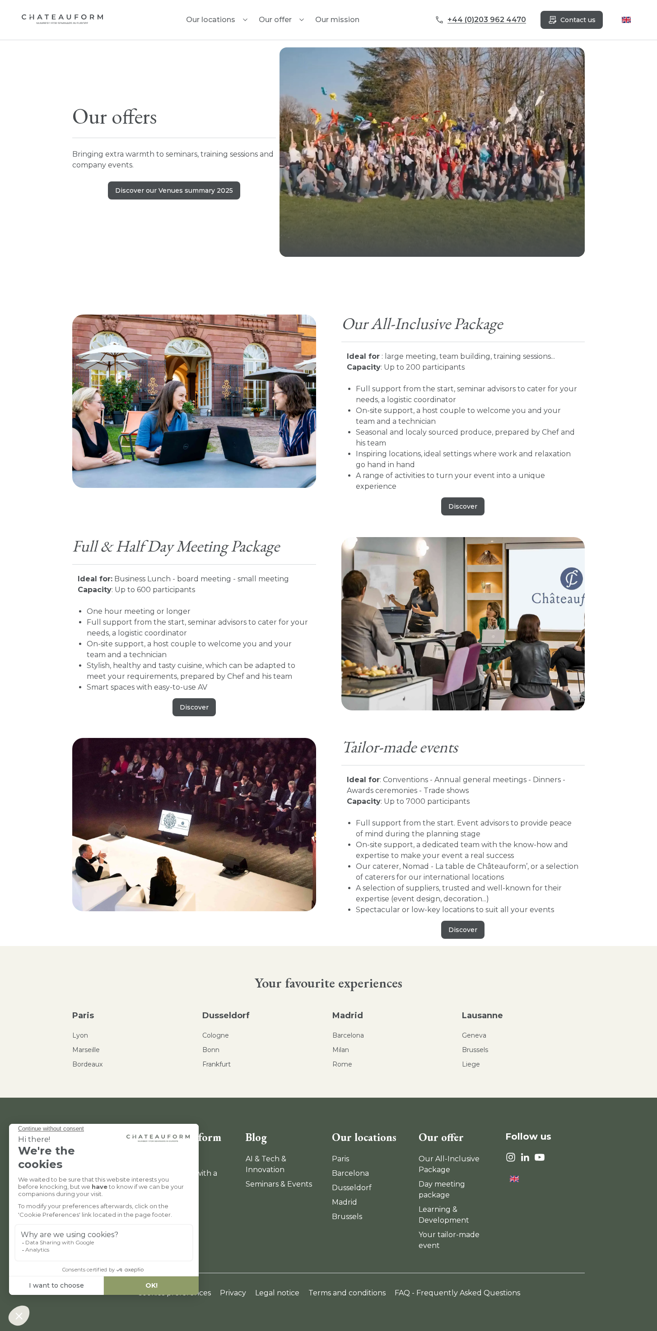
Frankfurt (216, 1064)
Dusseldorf (226, 1015)
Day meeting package (442, 1189)
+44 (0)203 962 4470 (486, 19)
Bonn (210, 1050)
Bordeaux (87, 1064)
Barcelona (348, 1035)
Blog (256, 1137)
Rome (342, 1064)
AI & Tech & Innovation (266, 1164)
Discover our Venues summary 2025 (174, 190)
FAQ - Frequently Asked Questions (457, 1293)
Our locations (364, 1137)
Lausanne (482, 1015)
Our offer (275, 19)
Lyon (80, 1035)
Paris (83, 1015)
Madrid (347, 1015)
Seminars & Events (279, 1184)
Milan (340, 1050)
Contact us (578, 20)
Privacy (233, 1293)
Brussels (475, 1050)
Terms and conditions (347, 1293)
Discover (462, 506)
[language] (626, 20)
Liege (471, 1064)
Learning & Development (444, 1214)
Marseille (86, 1050)
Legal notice (277, 1293)
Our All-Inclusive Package (449, 1164)
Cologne (215, 1035)
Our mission (337, 19)
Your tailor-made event (449, 1240)
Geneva (474, 1035)
